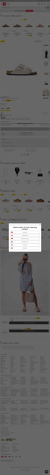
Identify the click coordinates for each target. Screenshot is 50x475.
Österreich (25, 235)
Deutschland (25, 238)
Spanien (25, 248)
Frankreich (25, 241)
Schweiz (25, 232)
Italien (25, 244)
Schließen (40, 224)
